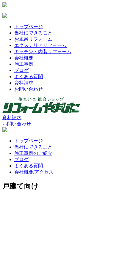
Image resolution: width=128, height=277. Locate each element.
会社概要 (23, 57)
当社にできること (33, 32)
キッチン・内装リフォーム (42, 51)
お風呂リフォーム (33, 39)
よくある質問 (28, 76)
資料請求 (23, 82)
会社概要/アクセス (34, 171)
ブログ (21, 70)
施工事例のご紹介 (33, 153)
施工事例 (23, 64)
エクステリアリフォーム (40, 45)
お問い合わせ (28, 89)
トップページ (28, 26)
